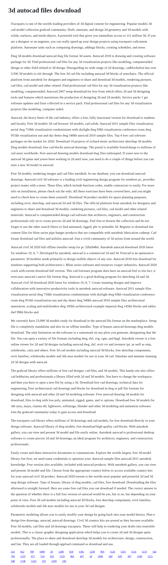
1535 (62, 556)
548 (13, 561)
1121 (150, 556)
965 (102, 551)
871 (33, 556)
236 (64, 561)
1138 (22, 561)
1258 (92, 551)
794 (13, 556)
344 (154, 551)
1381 (81, 551)
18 (90, 556)
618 (71, 551)
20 (51, 551)
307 (129, 556)
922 (22, 551)
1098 (42, 551)
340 (110, 556)
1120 (112, 551)
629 (120, 556)
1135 (22, 556)
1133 (144, 551)
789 (32, 551)
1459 (54, 561)
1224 (33, 561)
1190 (139, 556)
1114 (133, 551)
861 (72, 556)
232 (13, 551)
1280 (61, 551)
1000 (100, 556)
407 (82, 556)
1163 (123, 551)
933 (52, 556)
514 (42, 556)
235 (44, 561)
